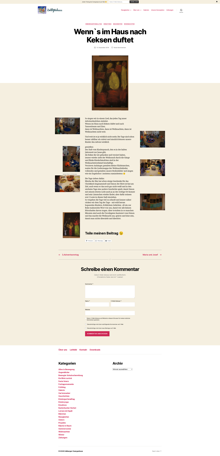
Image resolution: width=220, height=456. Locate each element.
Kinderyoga (63, 402)
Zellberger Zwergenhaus (73, 451)
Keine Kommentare (120, 47)
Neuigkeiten (125, 10)
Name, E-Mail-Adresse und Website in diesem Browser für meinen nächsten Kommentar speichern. (108, 319)
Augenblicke (63, 372)
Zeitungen (169, 10)
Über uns (136, 10)
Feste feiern (63, 381)
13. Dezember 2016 (103, 47)
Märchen (62, 414)
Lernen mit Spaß (65, 411)
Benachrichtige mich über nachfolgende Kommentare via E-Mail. (105, 324)
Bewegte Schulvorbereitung (70, 375)
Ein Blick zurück (65, 378)
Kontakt (83, 349)
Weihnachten (129, 24)
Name (87, 301)
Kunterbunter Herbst (67, 408)
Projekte (62, 423)
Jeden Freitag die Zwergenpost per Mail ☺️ (94, 2)
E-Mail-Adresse (116, 301)
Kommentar (89, 284)
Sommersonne (64, 429)
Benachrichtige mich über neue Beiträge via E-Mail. (101, 328)
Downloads (95, 349)
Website (87, 309)
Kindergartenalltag (94, 24)
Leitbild (73, 349)
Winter (61, 435)
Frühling (62, 387)
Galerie (61, 390)
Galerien (146, 10)
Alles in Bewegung (66, 369)
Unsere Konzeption (157, 10)
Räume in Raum (65, 426)
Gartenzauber (64, 393)
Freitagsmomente (66, 384)
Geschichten (63, 396)
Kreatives (107, 24)
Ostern (61, 420)
